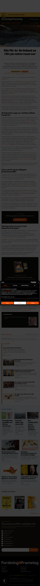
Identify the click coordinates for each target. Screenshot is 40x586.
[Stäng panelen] (38, 282)
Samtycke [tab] (5, 285)
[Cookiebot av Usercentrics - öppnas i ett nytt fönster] (31, 282)
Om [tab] (34, 285)
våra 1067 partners (7, 290)
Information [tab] (15, 285)
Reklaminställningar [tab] (25, 285)
